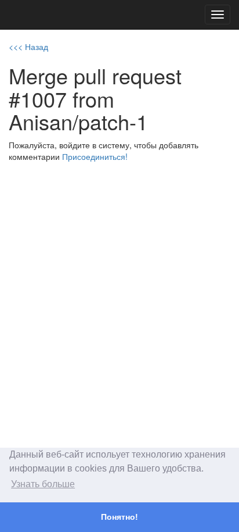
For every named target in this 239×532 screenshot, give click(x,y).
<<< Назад (28, 46)
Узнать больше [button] (43, 484)
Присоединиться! (95, 156)
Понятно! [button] (119, 517)
